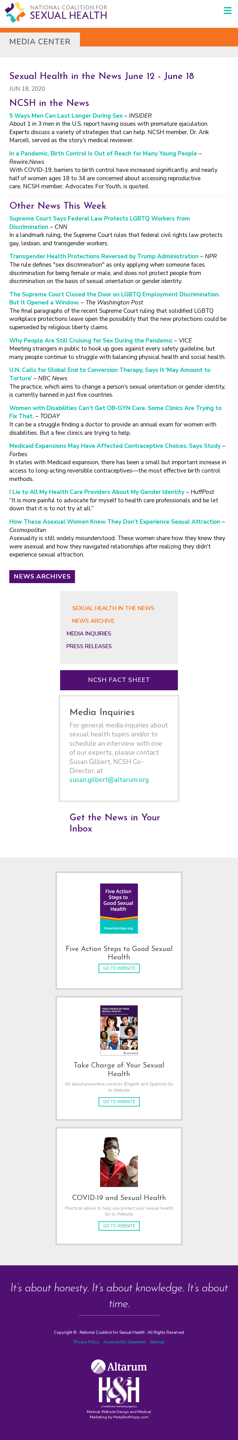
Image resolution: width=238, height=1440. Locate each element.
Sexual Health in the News (113, 608)
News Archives (42, 576)
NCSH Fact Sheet (119, 680)
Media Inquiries (88, 633)
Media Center (40, 41)
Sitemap (157, 1342)
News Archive (93, 621)
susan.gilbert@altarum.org (109, 779)
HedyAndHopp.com (130, 1417)
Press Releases (89, 646)
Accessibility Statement (125, 1342)
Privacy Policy (86, 1342)
